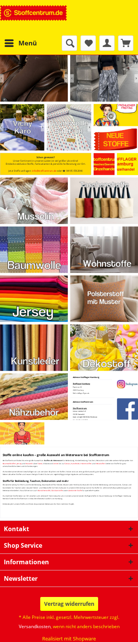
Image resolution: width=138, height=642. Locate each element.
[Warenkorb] (125, 43)
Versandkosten (35, 626)
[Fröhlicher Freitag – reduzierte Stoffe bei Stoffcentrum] (116, 115)
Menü (27, 42)
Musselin (29, 463)
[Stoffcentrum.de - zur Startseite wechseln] (33, 18)
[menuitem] (20, 43)
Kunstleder (75, 463)
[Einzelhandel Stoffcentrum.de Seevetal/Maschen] (104, 164)
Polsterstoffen (86, 463)
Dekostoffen (100, 463)
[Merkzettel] (88, 43)
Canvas (67, 463)
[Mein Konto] (107, 43)
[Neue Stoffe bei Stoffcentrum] (116, 139)
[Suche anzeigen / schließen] (69, 43)
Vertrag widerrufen (69, 603)
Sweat (40, 463)
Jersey (19, 463)
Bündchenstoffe (44, 491)
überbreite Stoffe (75, 491)
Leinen (56, 463)
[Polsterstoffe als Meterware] (104, 299)
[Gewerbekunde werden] (22, 433)
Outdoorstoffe (56, 491)
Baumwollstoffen (9, 463)
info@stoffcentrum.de (44, 170)
